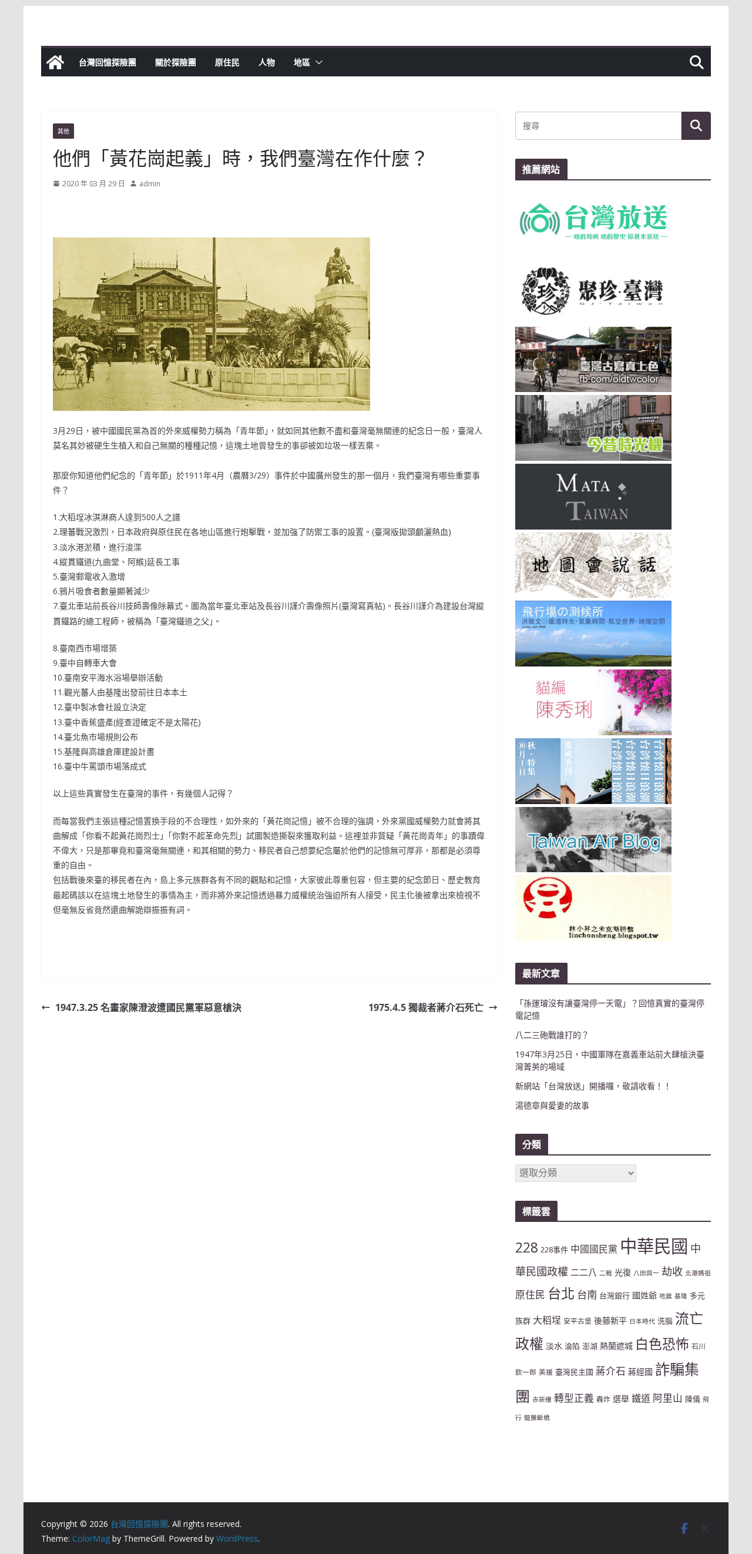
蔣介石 (611, 1371)
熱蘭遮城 (616, 1345)
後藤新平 (610, 1320)
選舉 (621, 1398)
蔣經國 (640, 1371)
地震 (665, 1296)
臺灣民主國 (574, 1372)
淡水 (554, 1345)
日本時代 (642, 1321)
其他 (63, 131)
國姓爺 (644, 1295)
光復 (623, 1272)
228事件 (554, 1249)
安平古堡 (577, 1320)
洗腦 (665, 1320)
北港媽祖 (698, 1273)
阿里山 (668, 1398)
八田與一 (646, 1273)
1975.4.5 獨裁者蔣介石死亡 (426, 1007)
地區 (302, 62)
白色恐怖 (662, 1344)
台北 (561, 1293)
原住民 (227, 62)
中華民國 (654, 1246)
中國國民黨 (593, 1248)
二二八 (583, 1272)
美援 (546, 1372)
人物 (266, 62)
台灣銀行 (614, 1295)
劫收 (672, 1271)
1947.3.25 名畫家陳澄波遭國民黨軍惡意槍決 (148, 1007)
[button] (316, 62)
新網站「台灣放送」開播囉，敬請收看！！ (593, 1085)
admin (149, 184)
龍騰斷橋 (537, 1418)
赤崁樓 (542, 1399)
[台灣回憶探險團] (55, 62)
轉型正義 (574, 1398)
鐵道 (641, 1398)
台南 (587, 1294)
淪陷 (572, 1346)
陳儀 (692, 1399)
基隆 (680, 1296)
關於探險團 (175, 62)
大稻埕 (547, 1320)
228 (526, 1247)
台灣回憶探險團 (107, 62)
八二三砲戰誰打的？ (552, 1034)
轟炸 (603, 1399)
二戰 (605, 1273)
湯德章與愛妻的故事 (552, 1105)
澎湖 (589, 1346)
